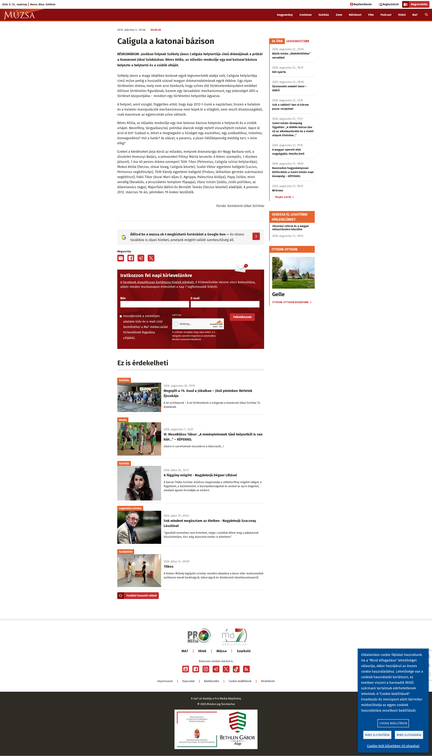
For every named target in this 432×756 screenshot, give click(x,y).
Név (123, 298)
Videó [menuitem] (402, 15)
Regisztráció (391, 4)
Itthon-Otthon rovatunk (290, 302)
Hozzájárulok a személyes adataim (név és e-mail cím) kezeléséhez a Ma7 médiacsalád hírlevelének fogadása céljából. (145, 327)
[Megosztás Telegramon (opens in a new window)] (141, 258)
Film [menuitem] (371, 15)
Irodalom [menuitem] (306, 15)
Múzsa (222, 651)
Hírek (202, 651)
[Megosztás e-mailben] (120, 258)
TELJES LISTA (283, 197)
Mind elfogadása (409, 735)
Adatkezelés (211, 681)
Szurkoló (244, 651)
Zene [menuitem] (339, 15)
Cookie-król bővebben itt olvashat (393, 746)
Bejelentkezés (363, 4)
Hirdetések (268, 681)
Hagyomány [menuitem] (285, 15)
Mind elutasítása (377, 735)
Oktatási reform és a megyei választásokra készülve (290, 227)
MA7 (185, 651)
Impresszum (165, 681)
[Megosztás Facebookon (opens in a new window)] (130, 258)
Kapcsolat (188, 681)
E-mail (195, 298)
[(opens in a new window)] (185, 669)
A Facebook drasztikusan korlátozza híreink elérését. (157, 282)
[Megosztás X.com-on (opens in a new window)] (151, 258)
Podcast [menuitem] (386, 15)
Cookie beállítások (240, 681)
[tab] (277, 41)
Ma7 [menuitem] (415, 15)
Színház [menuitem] (323, 15)
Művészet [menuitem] (355, 15)
